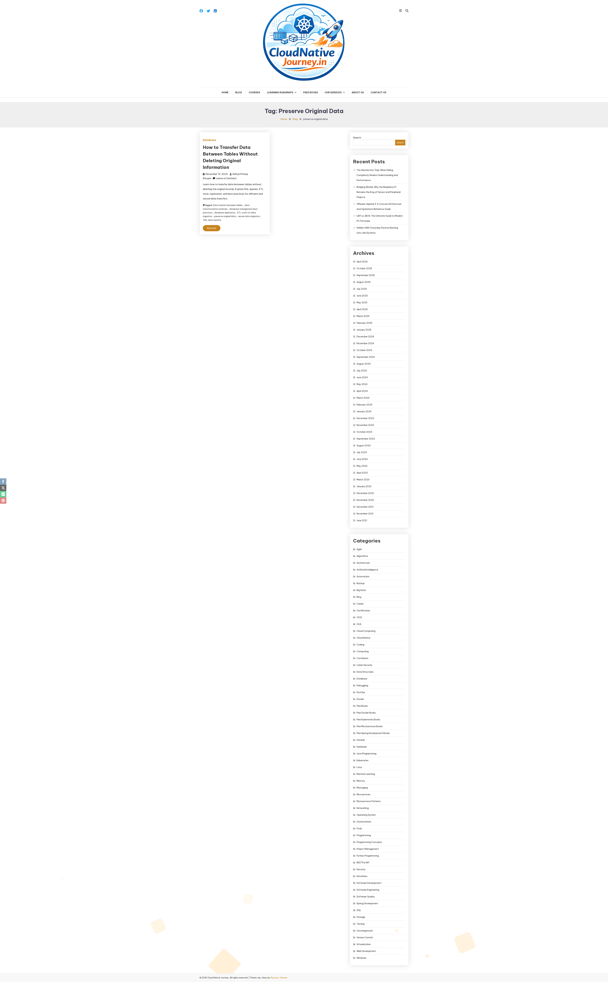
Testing (360, 923)
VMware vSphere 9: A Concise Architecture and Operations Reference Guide (379, 206)
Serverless (362, 876)
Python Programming (368, 855)
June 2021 (362, 520)
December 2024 (365, 336)
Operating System (366, 814)
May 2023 (362, 466)
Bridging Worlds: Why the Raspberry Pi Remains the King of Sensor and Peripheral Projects (379, 192)
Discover (211, 228)
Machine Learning (366, 774)
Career (360, 603)
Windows (361, 957)
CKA (359, 624)
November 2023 (365, 425)
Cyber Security (364, 665)
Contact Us (378, 92)
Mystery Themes (279, 977)
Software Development (369, 883)
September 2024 (366, 357)
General (361, 740)
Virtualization (364, 944)
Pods (359, 828)
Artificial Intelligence (367, 569)
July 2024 (362, 370)
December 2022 (365, 493)
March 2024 (363, 397)
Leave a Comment (226, 178)
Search (357, 137)
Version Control (365, 937)
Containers (362, 658)
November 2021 (365, 513)
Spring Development (367, 903)
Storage (361, 917)
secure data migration (249, 216)
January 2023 (364, 486)
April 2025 (362, 309)
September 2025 (366, 275)
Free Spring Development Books (373, 733)
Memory (361, 780)
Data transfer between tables (228, 205)
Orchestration (364, 821)
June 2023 (362, 459)
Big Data (361, 590)
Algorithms (362, 556)
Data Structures (365, 671)
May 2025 (362, 302)
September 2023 (366, 438)
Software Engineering (368, 889)
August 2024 (364, 363)
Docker (360, 699)
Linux (359, 767)
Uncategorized (365, 930)
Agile (359, 549)
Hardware (362, 746)
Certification (363, 610)
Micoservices (363, 794)
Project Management (368, 849)
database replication (224, 212)
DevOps (361, 692)
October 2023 (364, 431)
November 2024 (365, 343)
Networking (363, 808)
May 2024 (362, 384)
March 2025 (363, 316)
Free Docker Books (366, 712)
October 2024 (364, 350)
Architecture (363, 562)
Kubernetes (362, 760)
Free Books (310, 92)
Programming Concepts (369, 842)
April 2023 (362, 472)
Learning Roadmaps (280, 92)
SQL (359, 910)
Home (225, 92)
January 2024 (364, 411)
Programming (364, 835)
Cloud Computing (366, 631)
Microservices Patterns (369, 801)
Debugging (362, 685)
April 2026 (362, 261)
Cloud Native (363, 637)
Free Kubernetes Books (368, 719)
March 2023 (363, 479)
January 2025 (364, 329)
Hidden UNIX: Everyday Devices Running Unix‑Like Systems (377, 230)
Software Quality (366, 896)
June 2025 (362, 295)
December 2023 (365, 418)
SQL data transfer (212, 220)
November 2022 (365, 500)
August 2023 (363, 445)
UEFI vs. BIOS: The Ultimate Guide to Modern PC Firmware (380, 218)
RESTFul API (363, 862)
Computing (363, 651)
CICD (359, 617)
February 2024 (364, 404)
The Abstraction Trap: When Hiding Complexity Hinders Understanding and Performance (377, 175)
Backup (361, 583)
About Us (358, 92)
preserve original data (225, 216)
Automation (363, 576)
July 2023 (362, 452)
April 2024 (362, 391)
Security (361, 869)
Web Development (366, 951)
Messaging (362, 787)
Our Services (333, 92)
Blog (238, 92)
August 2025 (363, 282)
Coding (360, 644)
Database (209, 140)
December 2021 (365, 506)
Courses (254, 92)
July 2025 (362, 288)
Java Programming (366, 753)
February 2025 (364, 323)
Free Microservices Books (370, 726)
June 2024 (362, 377)
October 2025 (364, 268)
